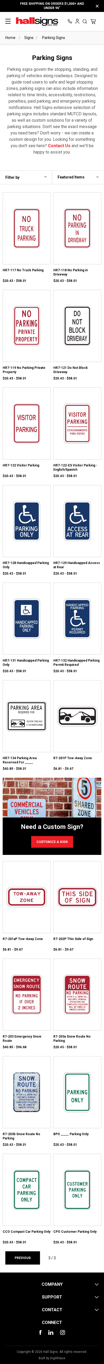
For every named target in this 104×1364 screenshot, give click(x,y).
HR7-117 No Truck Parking (23, 270)
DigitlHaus (57, 1358)
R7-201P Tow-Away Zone (72, 758)
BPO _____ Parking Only (71, 1134)
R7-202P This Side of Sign (73, 939)
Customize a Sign (52, 842)
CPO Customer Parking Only (75, 1232)
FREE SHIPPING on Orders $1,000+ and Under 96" (52, 6)
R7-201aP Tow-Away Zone (23, 939)
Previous (23, 1258)
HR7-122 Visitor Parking (21, 465)
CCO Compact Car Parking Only (26, 1232)
